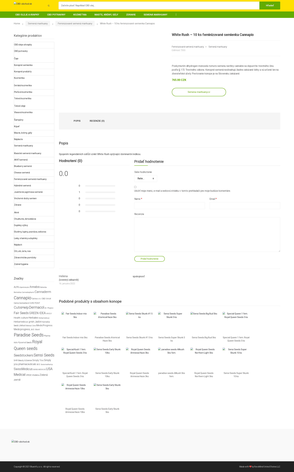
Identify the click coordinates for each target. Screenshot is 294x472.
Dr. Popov (49, 308)
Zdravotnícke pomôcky (25, 257)
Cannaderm (43, 292)
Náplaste (18, 139)
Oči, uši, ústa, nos (22, 251)
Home (17, 23)
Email (213, 198)
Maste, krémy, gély (106, 14)
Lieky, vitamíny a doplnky (25, 238)
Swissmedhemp (47, 364)
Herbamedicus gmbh (24, 322)
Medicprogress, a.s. (24, 329)
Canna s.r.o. (36, 299)
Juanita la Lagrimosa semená (28, 192)
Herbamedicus (44, 318)
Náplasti (18, 244)
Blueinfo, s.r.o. (36, 466)
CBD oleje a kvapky (27, 14)
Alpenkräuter (24, 287)
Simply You (37, 360)
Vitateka (35, 375)
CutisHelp (21, 307)
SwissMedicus (23, 369)
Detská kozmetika (23, 85)
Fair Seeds (21, 313)
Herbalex (33, 317)
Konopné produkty (23, 71)
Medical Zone (31, 326)
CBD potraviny (56, 14)
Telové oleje (19, 106)
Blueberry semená (23, 166)
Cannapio (22, 297)
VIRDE (28, 375)
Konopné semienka (23, 65)
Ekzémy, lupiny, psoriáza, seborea (30, 231)
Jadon (38, 321)
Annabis (35, 287)
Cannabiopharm (28, 292)
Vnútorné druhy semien (25, 198)
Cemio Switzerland (21, 303)
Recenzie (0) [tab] (97, 121)
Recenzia (139, 214)
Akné (16, 212)
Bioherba (43, 287)
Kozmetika (80, 14)
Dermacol (36, 307)
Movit (37, 329)
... (175, 14)
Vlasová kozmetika (23, 112)
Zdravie (131, 14)
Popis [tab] (77, 121)
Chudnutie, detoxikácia (25, 219)
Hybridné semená (22, 185)
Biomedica (17, 292)
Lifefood (22, 325)
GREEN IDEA (37, 313)
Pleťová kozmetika (23, 92)
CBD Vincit (46, 298)
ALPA (16, 287)
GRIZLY (49, 314)
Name (138, 198)
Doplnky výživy (21, 225)
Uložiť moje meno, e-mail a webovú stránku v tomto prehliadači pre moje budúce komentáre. (182, 190)
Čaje (16, 58)
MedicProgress (44, 325)
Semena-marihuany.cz (199, 92)
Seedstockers (23, 355)
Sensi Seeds (44, 355)
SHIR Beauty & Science (23, 360)
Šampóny (18, 120)
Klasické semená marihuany (27, 153)
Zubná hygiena (21, 264)
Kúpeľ (16, 126)
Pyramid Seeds (25, 342)
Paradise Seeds (28, 334)
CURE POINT (34, 303)
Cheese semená (22, 172)
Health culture (21, 317)
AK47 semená (20, 160)
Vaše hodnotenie (143, 172)
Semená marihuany (155, 14)
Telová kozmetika (22, 98)
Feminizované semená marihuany (75, 23)
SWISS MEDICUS (39, 370)
